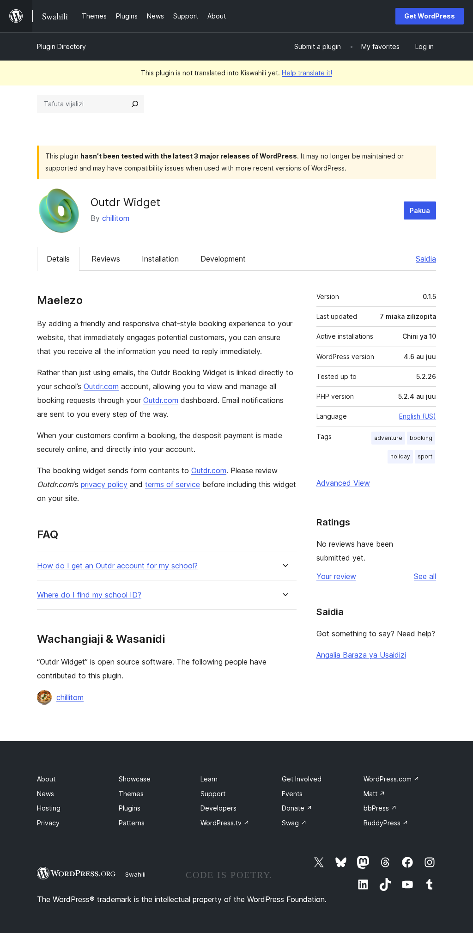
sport (425, 456)
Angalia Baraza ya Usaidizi (361, 654)
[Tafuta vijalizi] (135, 104)
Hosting (49, 808)
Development (223, 258)
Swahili (135, 874)
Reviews (105, 258)
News (45, 794)
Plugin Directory (61, 46)
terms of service (172, 484)
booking (421, 437)
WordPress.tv (224, 823)
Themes (131, 794)
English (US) (417, 416)
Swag (294, 823)
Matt (374, 794)
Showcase (135, 779)
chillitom (115, 218)
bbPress (380, 808)
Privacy (48, 823)
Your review (336, 576)
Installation (160, 258)
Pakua (420, 210)
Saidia (426, 258)
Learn (209, 779)
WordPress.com (391, 779)
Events (292, 794)
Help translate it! (307, 73)
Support (212, 794)
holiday (400, 456)
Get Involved (301, 779)
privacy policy (104, 484)
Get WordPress (429, 16)
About (46, 779)
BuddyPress (386, 823)
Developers (218, 808)
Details (58, 258)
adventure (388, 437)
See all (425, 576)
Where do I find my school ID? (89, 595)
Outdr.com (101, 386)
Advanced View (343, 483)
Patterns (132, 823)
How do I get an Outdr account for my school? (117, 565)
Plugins (129, 808)
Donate (297, 808)
